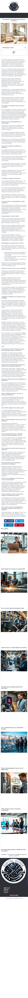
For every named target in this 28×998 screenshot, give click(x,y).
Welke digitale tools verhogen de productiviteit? (13, 569)
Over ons (6, 890)
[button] (14, 15)
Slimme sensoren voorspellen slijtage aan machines (14, 647)
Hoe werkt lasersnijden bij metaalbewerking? (12, 608)
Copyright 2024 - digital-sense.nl (14, 898)
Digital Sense (7, 888)
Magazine (3, 854)
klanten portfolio (14, 895)
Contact (6, 892)
